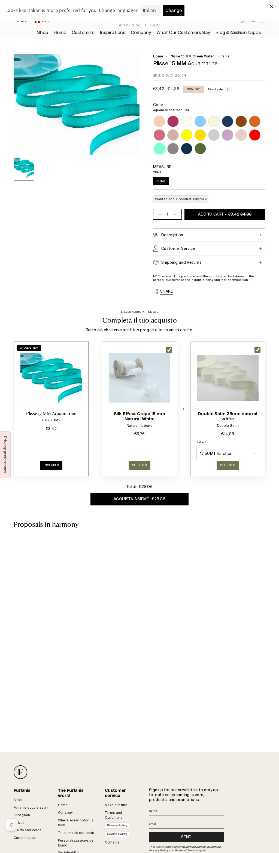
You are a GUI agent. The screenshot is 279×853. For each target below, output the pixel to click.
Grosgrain (22, 815)
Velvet (19, 823)
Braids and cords (28, 830)
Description (172, 234)
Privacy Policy (117, 825)
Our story (65, 813)
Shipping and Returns (181, 262)
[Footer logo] (20, 772)
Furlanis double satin (31, 807)
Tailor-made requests (76, 833)
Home (158, 56)
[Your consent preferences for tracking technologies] (5, 455)
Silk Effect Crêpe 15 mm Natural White (139, 416)
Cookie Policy (117, 834)
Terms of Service (186, 850)
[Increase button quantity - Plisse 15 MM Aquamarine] (176, 214)
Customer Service (178, 248)
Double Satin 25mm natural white (227, 416)
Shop (18, 800)
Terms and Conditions (114, 815)
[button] (83, 32)
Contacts (112, 842)
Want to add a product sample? (181, 199)
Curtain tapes (25, 838)
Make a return (116, 805)
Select (201, 442)
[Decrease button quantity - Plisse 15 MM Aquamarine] (159, 214)
